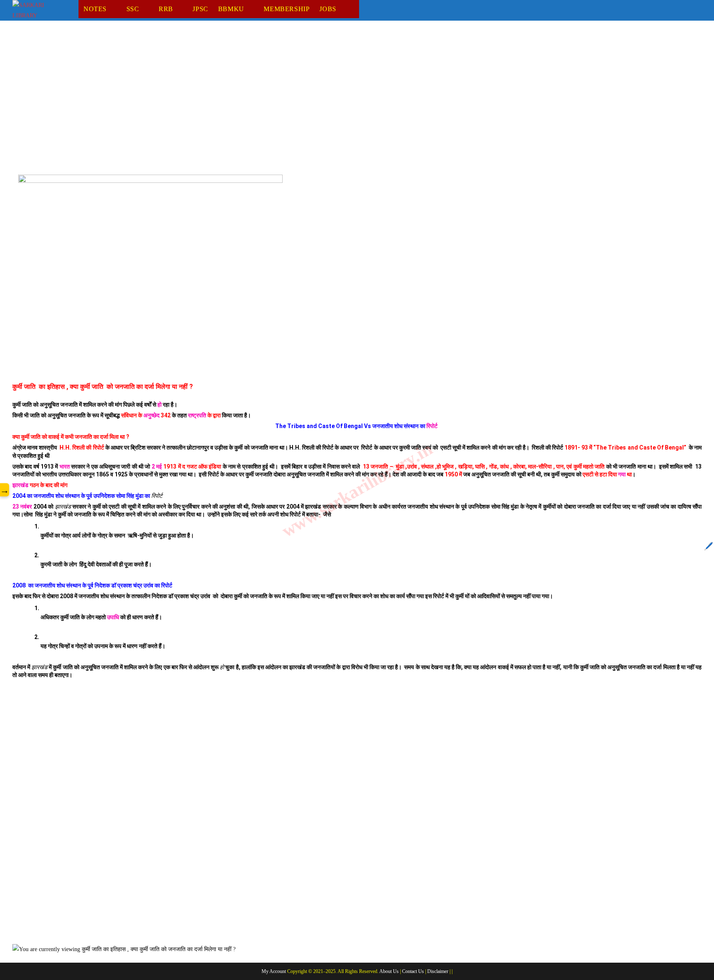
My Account (274, 971)
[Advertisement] (260, 94)
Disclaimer (437, 971)
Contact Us (413, 971)
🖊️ (708, 546)
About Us (389, 971)
